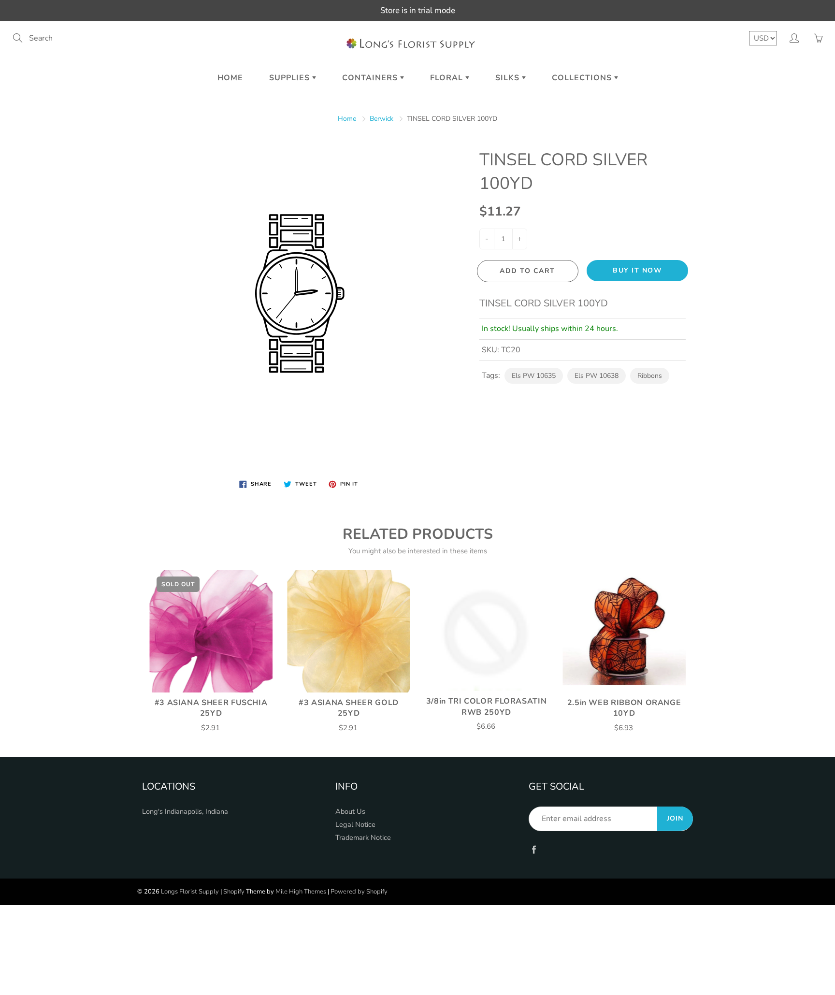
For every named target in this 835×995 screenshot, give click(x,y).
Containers (371, 77)
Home (230, 77)
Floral (447, 77)
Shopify (234, 891)
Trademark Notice (363, 837)
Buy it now (637, 270)
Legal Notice (355, 824)
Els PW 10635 (534, 375)
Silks (508, 77)
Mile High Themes (300, 891)
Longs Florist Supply (190, 891)
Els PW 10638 (597, 375)
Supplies (290, 77)
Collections (583, 77)
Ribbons (649, 375)
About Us (350, 811)
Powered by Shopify (359, 891)
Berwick (381, 118)
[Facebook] (533, 849)
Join (675, 818)
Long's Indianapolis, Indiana (185, 811)
